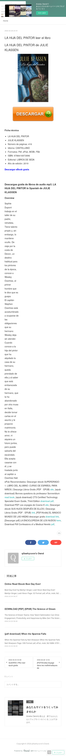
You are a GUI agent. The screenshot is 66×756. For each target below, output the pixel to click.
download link (52, 516)
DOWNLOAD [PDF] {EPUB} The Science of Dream (30, 608)
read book (9, 497)
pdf (52, 524)
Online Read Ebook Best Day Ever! (23, 583)
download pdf (47, 501)
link (33, 512)
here (58, 520)
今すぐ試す (42, 13)
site (52, 489)
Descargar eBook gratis (17, 169)
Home (5, 20)
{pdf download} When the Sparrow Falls (25, 633)
